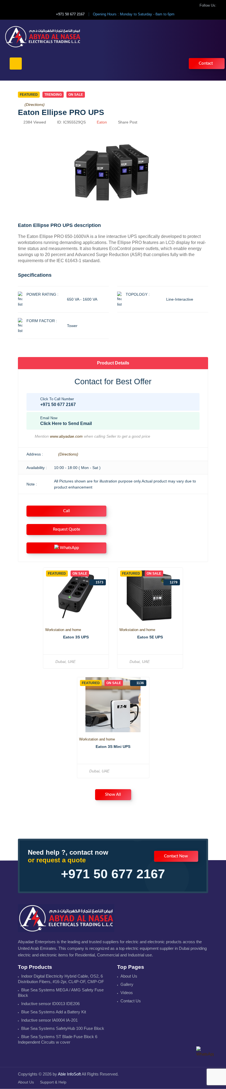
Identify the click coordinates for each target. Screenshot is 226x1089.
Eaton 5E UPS (150, 637)
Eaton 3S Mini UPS (113, 746)
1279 (173, 582)
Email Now (66, 421)
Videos (126, 992)
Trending (53, 95)
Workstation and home (63, 630)
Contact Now (176, 856)
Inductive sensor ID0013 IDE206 (50, 1003)
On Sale (75, 95)
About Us (128, 976)
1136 (140, 683)
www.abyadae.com (66, 436)
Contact (206, 63)
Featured (29, 95)
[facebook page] (220, 5)
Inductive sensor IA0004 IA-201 (49, 1020)
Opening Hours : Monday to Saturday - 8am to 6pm (133, 14)
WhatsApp (69, 548)
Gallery (126, 984)
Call (66, 511)
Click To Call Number (58, 402)
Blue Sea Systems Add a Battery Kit (53, 1012)
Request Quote (66, 529)
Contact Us (130, 1001)
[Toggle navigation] (16, 63)
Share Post (127, 122)
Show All (113, 794)
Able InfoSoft (69, 1074)
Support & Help (53, 1082)
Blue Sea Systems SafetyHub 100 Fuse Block (62, 1028)
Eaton (102, 122)
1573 (99, 582)
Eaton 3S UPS (76, 637)
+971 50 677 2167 (70, 14)
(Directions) (35, 104)
